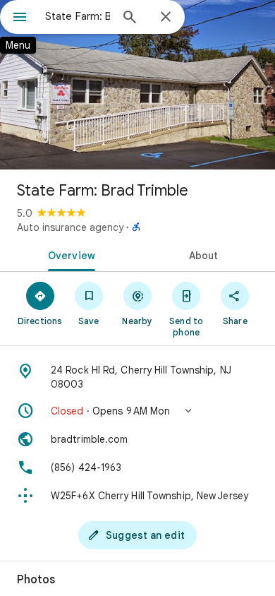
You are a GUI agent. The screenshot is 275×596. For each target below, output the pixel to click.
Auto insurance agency (70, 227)
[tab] (69, 254)
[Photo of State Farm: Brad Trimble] (137, 84)
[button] (137, 411)
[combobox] (77, 16)
